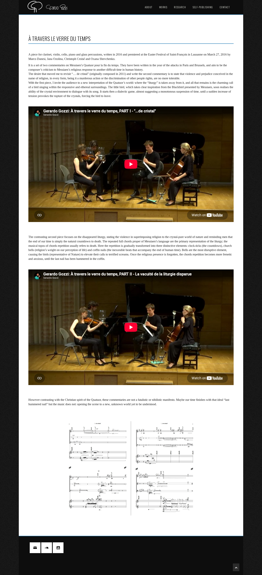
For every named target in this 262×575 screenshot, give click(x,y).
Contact (225, 7)
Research (180, 7)
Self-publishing (203, 7)
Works (163, 7)
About (148, 7)
